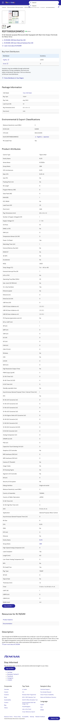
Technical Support (45, 689)
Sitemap (32, 716)
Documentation (7, 623)
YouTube (9, 672)
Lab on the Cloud (26, 709)
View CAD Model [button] (27, 93)
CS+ (23, 692)
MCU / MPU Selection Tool (28, 697)
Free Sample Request (45, 692)
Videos (6, 707)
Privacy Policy (17, 716)
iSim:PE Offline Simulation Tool (29, 700)
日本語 (42, 710)
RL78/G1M (43, 7)
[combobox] (44, 5)
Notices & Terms (8, 716)
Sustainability (7, 700)
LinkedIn (9, 680)
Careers (6, 692)
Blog (5, 705)
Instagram (10, 678)
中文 (41, 707)
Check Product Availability (47, 694)
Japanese (46, 137)
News (5, 697)
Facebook (10, 676)
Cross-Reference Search (28, 712)
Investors (6, 694)
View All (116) (8, 606)
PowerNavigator (26, 706)
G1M (40, 544)
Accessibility (25, 716)
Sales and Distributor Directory (48, 697)
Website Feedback (40, 716)
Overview (6, 689)
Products (4, 7)
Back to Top (54, 718)
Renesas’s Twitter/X (13, 674)
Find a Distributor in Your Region (14, 78)
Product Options (8, 620)
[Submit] (30, 5)
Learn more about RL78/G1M (12, 46)
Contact (6, 702)
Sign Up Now (10, 668)
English (39, 137)
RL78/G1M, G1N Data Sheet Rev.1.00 (14, 40)
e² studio (24, 689)
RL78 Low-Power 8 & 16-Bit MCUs (32, 7)
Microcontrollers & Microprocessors (15, 7)
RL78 (40, 540)
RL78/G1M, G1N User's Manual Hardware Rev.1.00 (18, 43)
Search (44, 2)
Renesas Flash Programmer (29, 694)
